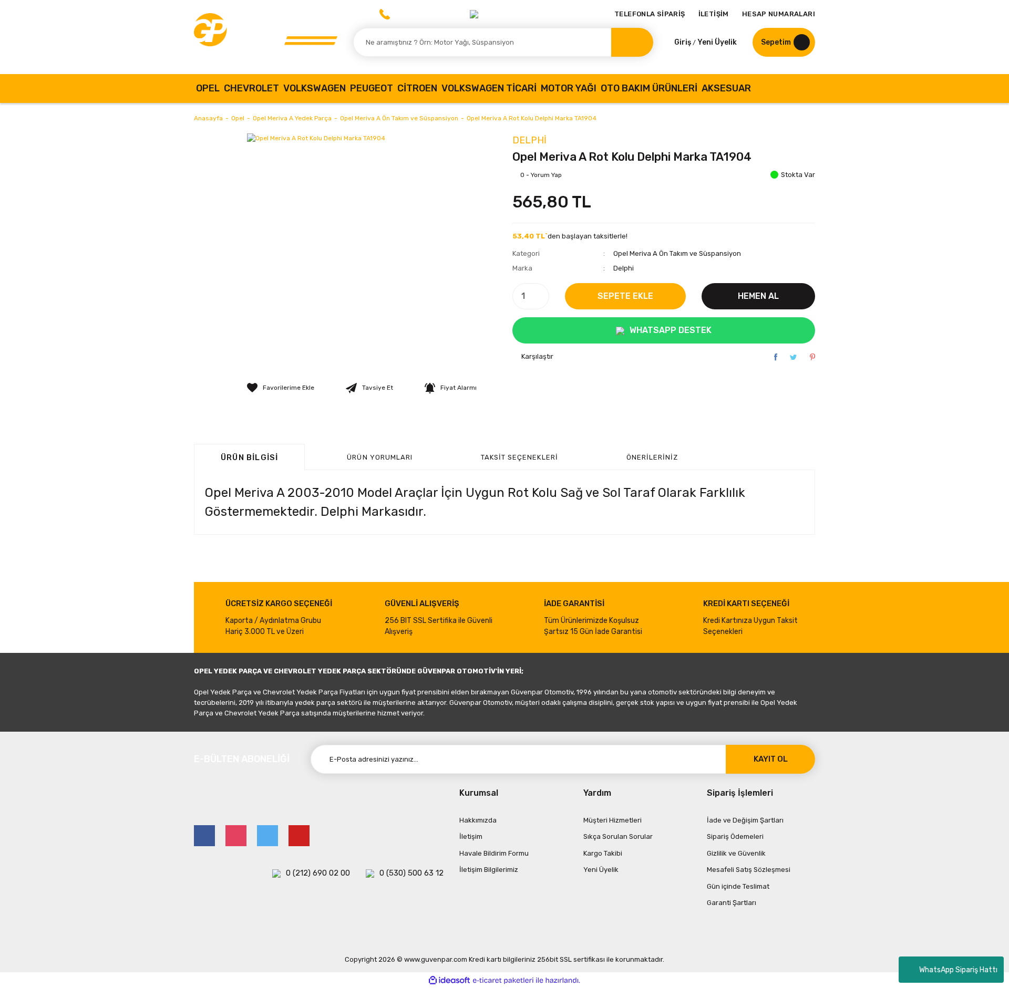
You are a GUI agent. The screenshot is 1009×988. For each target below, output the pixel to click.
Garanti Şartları (731, 903)
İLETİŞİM (713, 14)
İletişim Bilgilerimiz (488, 869)
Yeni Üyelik (717, 42)
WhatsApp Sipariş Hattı (958, 969)
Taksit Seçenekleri (519, 457)
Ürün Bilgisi (249, 457)
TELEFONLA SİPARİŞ (649, 14)
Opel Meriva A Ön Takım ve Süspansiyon (677, 253)
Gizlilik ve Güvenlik (736, 853)
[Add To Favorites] (280, 387)
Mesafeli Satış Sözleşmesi (748, 869)
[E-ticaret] (503, 980)
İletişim (470, 836)
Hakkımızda (478, 820)
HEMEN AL (758, 296)
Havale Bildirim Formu (494, 853)
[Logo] (265, 37)
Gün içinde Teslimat (738, 886)
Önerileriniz (652, 457)
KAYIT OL (771, 759)
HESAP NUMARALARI (778, 14)
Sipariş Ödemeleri (735, 836)
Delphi (529, 140)
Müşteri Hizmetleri (612, 820)
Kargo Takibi (602, 853)
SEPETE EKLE (625, 296)
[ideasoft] (449, 980)
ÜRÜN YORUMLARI (380, 457)
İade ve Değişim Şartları (745, 820)
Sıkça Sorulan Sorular (618, 836)
